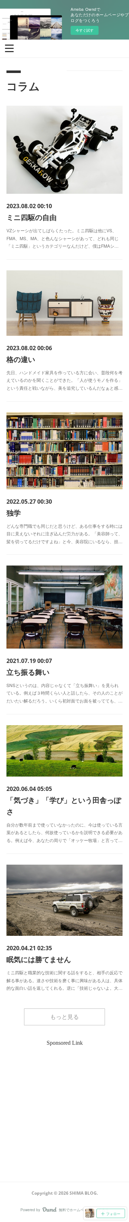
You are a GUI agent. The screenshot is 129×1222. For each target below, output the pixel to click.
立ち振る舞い (27, 672)
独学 (13, 512)
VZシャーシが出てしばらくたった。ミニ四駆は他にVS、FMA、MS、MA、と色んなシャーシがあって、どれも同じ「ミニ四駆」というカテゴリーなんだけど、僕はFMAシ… (62, 238)
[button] (9, 48)
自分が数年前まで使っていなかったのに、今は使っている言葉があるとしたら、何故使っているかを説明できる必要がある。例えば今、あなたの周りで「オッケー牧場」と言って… (64, 832)
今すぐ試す (85, 30)
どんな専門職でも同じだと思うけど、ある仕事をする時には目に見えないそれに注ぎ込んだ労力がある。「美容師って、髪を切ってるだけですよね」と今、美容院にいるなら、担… (64, 533)
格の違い (20, 359)
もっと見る (64, 1017)
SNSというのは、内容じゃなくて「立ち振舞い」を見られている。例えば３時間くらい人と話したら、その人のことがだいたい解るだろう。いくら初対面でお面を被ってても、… (64, 693)
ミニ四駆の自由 (31, 217)
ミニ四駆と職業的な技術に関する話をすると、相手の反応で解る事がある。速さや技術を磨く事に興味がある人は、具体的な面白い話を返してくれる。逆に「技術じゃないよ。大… (64, 980)
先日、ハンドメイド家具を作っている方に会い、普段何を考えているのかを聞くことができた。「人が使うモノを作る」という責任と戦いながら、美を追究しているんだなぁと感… (64, 380)
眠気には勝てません (38, 959)
